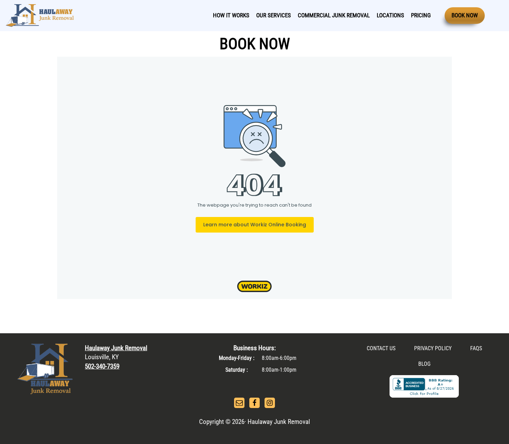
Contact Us (381, 348)
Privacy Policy (433, 348)
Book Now (465, 15)
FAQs (476, 348)
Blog (424, 364)
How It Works (231, 15)
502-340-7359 (102, 366)
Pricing (421, 15)
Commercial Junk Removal (334, 15)
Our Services (273, 15)
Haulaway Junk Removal (116, 348)
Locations (390, 15)
